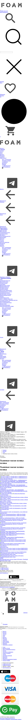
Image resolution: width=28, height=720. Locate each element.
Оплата (4, 650)
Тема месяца (3, 357)
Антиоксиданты (4, 233)
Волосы (2, 154)
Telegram (25, 612)
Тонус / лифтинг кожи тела (6, 299)
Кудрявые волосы (4, 288)
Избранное (2, 94)
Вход (1, 82)
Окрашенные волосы (5, 292)
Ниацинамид (3, 237)
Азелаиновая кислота (5, 232)
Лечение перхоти (4, 289)
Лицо (1, 152)
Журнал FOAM (6, 648)
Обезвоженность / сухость (6, 291)
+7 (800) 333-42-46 (4, 569)
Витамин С (2, 235)
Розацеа (2, 296)
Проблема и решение (5, 277)
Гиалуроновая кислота (5, 236)
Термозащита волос (4, 297)
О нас (4, 647)
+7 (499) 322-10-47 (6, 165)
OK (1, 564)
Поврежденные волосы (5, 295)
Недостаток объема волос (6, 290)
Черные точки (3, 303)
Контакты (4, 163)
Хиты (1, 214)
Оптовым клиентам (7, 655)
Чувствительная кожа (5, 305)
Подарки (2, 358)
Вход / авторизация (6, 159)
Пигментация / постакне (5, 294)
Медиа (1, 350)
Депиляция (2, 284)
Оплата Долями (6, 660)
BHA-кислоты (3, 231)
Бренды (2, 189)
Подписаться (5, 582)
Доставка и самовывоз (8, 652)
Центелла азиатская (4, 242)
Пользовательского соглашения (7, 587)
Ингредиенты (3, 227)
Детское (2, 150)
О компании (5, 162)
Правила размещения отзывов (10, 659)
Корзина (2, 96)
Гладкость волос (3, 283)
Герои (1, 355)
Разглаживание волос (5, 301)
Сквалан (2, 241)
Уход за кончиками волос (6, 302)
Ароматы (2, 156)
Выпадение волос (4, 281)
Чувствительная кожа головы (7, 306)
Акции (1, 337)
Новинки (2, 202)
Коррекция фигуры (4, 286)
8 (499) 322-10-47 (4, 11)
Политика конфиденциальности (7, 718)
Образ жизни (3, 158)
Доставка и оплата (6, 160)
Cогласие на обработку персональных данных (10, 719)
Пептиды (2, 238)
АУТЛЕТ (2, 389)
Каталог (2, 148)
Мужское (2, 155)
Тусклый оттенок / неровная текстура (8, 300)
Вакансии (5, 656)
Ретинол (2, 239)
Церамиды (2, 243)
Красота (2, 352)
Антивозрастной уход (5, 280)
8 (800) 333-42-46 (7, 665)
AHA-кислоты (3, 230)
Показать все (3, 200)
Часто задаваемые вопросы (9, 649)
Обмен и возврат (7, 653)
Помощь (2, 81)
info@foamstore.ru (4, 12)
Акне (1, 279)
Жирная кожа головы (5, 285)
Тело (1, 153)
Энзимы (2, 244)
